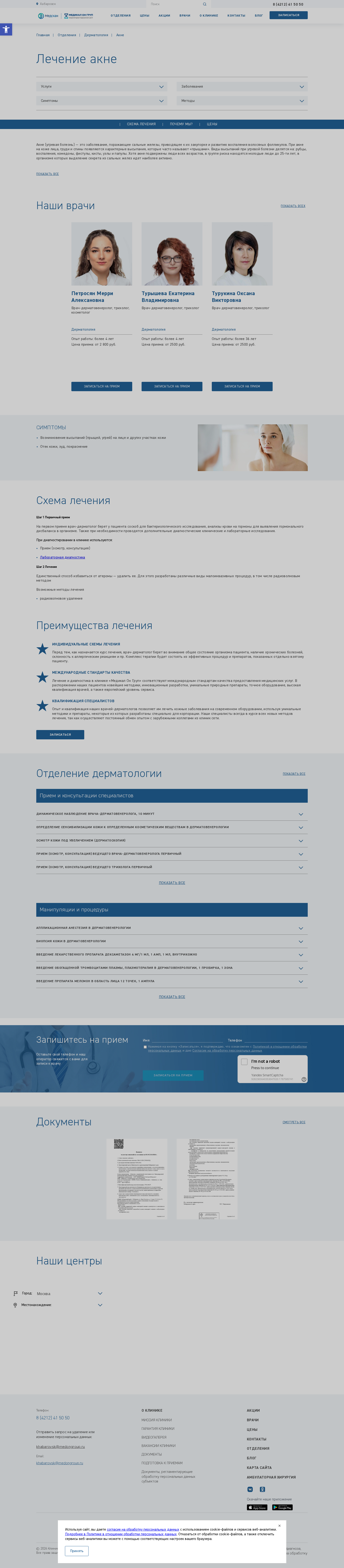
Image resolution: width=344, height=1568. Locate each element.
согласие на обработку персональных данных (143, 1530)
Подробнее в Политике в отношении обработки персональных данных (121, 1534)
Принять (77, 1551)
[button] (6, 29)
